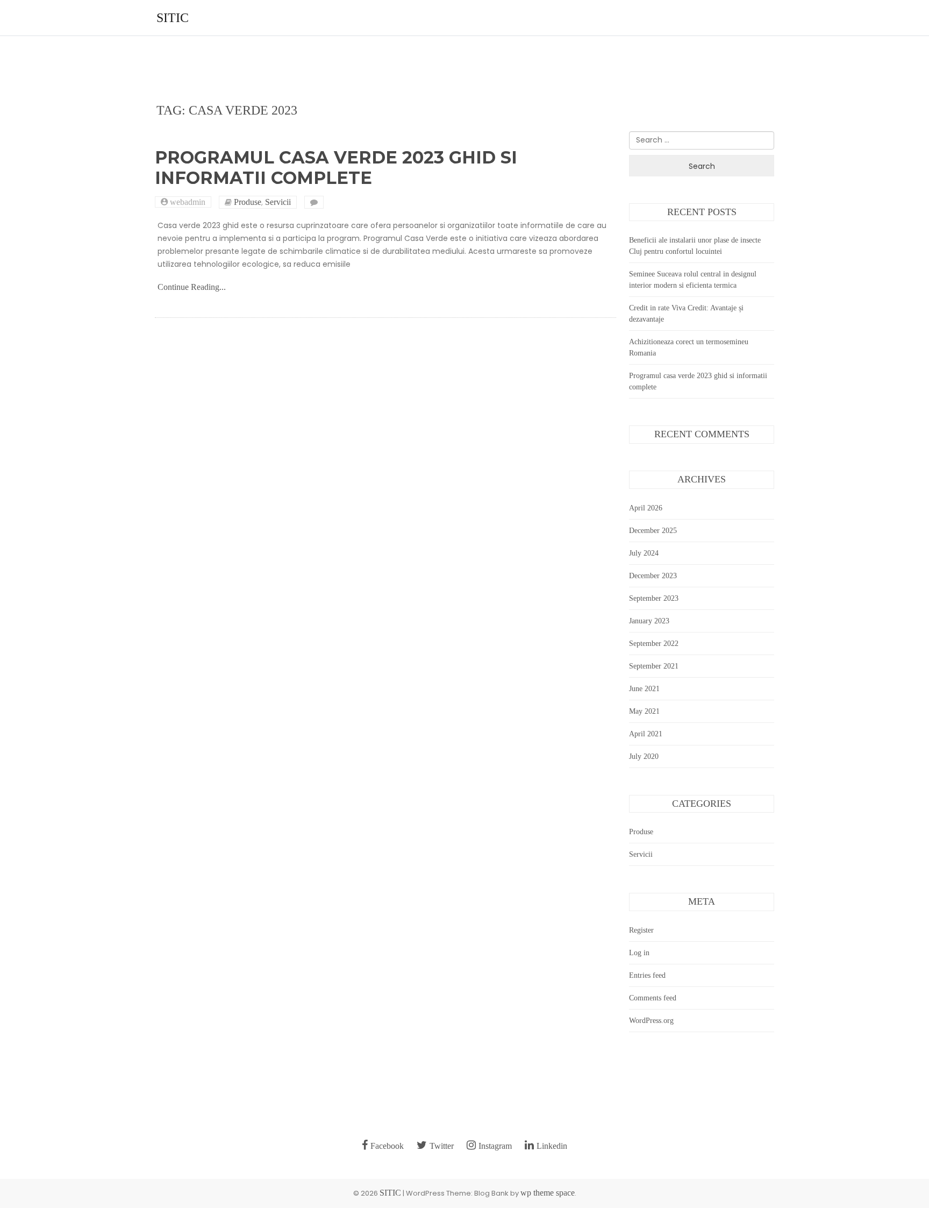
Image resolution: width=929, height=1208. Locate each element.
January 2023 (649, 621)
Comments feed (652, 998)
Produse (247, 202)
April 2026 (645, 508)
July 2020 (644, 756)
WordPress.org (651, 1021)
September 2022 (653, 643)
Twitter (442, 1145)
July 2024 (644, 553)
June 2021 (644, 689)
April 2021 (645, 734)
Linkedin (552, 1145)
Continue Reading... (192, 287)
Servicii (278, 202)
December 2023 (653, 576)
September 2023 (653, 598)
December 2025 (653, 531)
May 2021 (644, 711)
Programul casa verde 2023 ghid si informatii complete (336, 167)
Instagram (495, 1145)
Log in (639, 953)
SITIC (172, 18)
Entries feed (647, 975)
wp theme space (547, 1192)
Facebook (387, 1145)
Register (641, 930)
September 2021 (653, 666)
